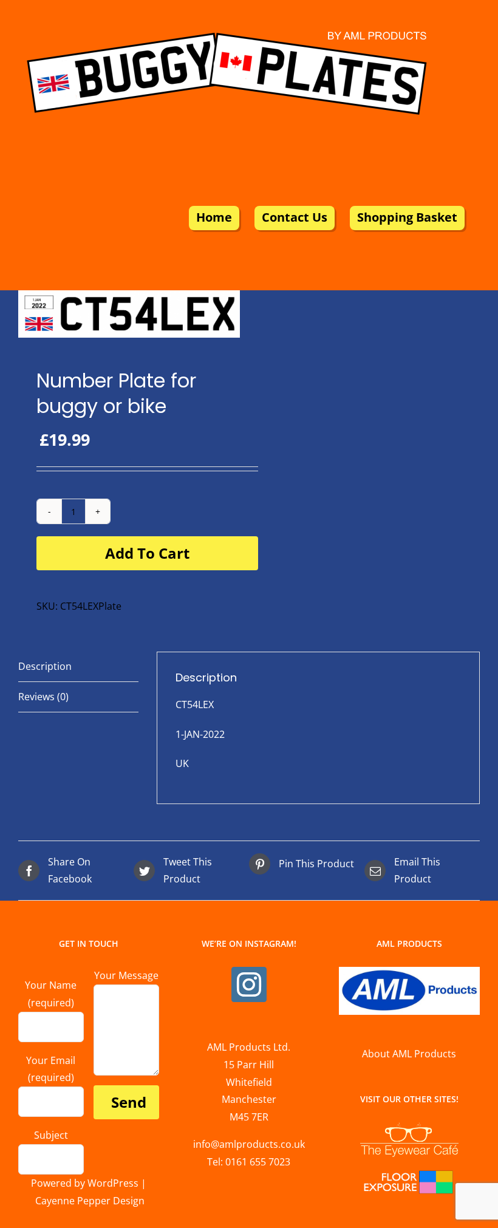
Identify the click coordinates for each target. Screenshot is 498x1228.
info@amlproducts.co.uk (249, 1144)
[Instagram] (249, 984)
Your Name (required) (51, 993)
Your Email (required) (50, 1069)
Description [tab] (45, 666)
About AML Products (409, 1053)
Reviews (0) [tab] (43, 696)
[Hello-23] (129, 314)
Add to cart (147, 553)
